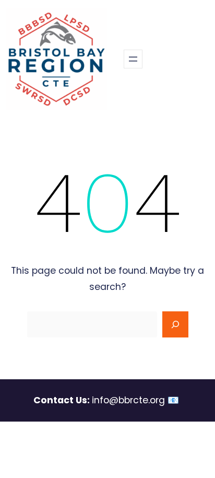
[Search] (175, 324)
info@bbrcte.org (128, 400)
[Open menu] (133, 59)
